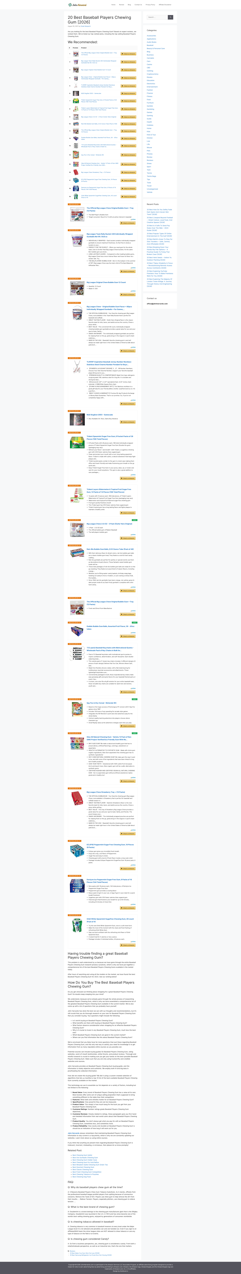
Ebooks (149, 77)
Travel (149, 186)
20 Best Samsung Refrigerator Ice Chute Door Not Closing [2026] (91, 1255)
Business (150, 55)
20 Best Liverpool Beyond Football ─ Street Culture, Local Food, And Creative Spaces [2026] (160, 220)
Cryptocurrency (152, 74)
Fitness (149, 96)
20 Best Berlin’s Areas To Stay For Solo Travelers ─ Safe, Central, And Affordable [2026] (159, 241)
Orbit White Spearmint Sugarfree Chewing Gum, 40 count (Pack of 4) (110, 920)
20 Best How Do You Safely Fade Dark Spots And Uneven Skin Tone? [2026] (159, 212)
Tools (149, 183)
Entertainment (152, 87)
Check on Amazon (129, 54)
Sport (149, 167)
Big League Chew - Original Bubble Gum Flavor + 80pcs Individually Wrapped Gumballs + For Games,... (109, 308)
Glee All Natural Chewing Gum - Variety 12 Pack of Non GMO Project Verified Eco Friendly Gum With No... (109, 738)
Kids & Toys (151, 135)
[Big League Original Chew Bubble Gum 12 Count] (76, 70)
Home (113, 5)
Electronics (151, 84)
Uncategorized (152, 189)
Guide (149, 119)
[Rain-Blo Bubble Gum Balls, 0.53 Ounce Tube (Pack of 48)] (76, 124)
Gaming (150, 115)
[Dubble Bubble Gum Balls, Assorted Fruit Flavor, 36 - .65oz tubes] (76, 138)
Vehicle (149, 192)
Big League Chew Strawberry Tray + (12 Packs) (96, 172)
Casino (149, 64)
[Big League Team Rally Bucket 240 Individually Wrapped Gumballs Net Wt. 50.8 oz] (76, 62)
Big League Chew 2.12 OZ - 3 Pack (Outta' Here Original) (98, 117)
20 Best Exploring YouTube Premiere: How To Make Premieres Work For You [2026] (160, 273)
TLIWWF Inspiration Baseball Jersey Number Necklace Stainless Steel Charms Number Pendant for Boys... (109, 363)
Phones (150, 154)
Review (121, 5)
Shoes (149, 163)
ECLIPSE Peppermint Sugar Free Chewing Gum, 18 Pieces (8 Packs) (110, 846)
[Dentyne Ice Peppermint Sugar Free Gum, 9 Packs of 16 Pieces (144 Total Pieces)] (76, 188)
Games (149, 112)
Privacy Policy (150, 5)
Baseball (150, 45)
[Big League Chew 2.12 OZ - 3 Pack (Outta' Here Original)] (76, 117)
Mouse (149, 147)
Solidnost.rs (124, 1271)
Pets (148, 151)
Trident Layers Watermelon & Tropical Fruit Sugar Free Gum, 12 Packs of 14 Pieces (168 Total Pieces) (109, 490)
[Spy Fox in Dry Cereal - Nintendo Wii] (76, 155)
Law (148, 141)
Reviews (72, 1251)
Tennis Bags (151, 176)
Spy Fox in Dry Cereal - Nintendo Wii (92, 155)
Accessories (151, 36)
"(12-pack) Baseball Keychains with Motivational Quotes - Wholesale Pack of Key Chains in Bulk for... (110, 649)
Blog (129, 5)
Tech (149, 170)
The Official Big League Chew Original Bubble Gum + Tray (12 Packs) (110, 209)
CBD (148, 68)
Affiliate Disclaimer (165, 5)
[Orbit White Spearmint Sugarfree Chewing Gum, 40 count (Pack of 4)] (76, 196)
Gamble (150, 106)
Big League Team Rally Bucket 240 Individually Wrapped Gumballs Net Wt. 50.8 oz (110, 235)
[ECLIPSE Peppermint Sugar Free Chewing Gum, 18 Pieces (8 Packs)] (76, 180)
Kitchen (150, 138)
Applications (151, 39)
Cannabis (150, 58)
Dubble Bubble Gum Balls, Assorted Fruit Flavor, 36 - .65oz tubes (110, 627)
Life (148, 144)
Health (149, 122)
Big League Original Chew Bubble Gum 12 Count (96, 70)
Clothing (150, 71)
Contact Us (138, 5)
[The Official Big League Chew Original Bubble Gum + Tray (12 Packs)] (76, 54)
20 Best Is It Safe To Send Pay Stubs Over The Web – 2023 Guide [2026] (158, 228)
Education (150, 80)
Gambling (150, 109)
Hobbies (150, 125)
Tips (148, 179)
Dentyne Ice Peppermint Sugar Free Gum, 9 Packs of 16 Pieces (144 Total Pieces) (109, 881)
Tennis (149, 173)
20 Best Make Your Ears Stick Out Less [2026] (84, 1253)
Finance (150, 93)
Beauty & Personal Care (156, 48)
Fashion (150, 90)
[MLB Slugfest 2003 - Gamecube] (76, 93)
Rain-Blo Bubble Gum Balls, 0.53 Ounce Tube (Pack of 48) (99, 124)
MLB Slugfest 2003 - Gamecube (91, 93)
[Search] (170, 17)
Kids (148, 131)
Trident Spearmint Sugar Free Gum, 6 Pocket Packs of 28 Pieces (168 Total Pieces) (110, 437)
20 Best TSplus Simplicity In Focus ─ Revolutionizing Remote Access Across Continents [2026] (160, 265)
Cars (148, 61)
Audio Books (151, 42)
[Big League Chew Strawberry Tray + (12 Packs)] (76, 172)
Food (149, 100)
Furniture (150, 103)
